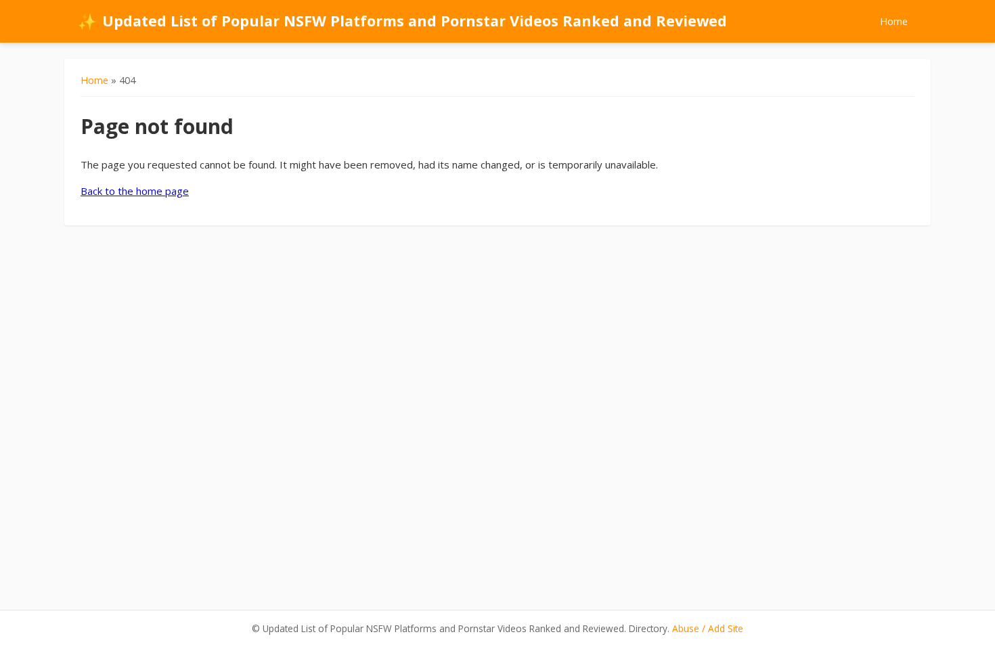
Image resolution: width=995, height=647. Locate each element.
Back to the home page (135, 191)
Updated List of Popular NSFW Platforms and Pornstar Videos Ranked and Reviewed (402, 21)
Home (894, 21)
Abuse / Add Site (707, 628)
